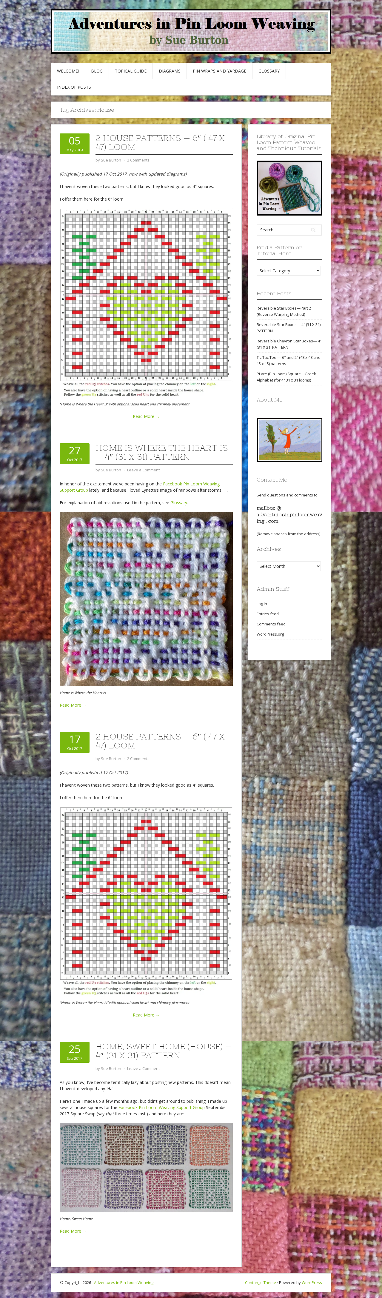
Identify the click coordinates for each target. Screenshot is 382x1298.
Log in (262, 603)
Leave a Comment (143, 470)
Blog (97, 71)
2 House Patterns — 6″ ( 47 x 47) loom (160, 142)
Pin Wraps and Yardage (219, 71)
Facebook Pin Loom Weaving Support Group (161, 1107)
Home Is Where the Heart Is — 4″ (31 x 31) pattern (162, 452)
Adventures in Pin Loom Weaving (123, 1282)
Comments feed (271, 624)
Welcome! (68, 71)
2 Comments (138, 160)
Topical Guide (131, 71)
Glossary (178, 502)
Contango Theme (260, 1282)
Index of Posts (74, 87)
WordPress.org (270, 634)
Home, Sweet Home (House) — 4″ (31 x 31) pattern (164, 1051)
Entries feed (268, 613)
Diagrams (170, 71)
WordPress (312, 1282)
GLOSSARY (269, 71)
